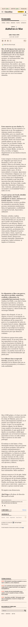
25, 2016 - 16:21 (14, 36)
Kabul (7, 517)
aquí (23, 527)
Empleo (8, 22)
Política (18, 22)
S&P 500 (13, 8)
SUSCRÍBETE (20, 11)
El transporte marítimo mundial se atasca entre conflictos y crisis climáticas (14, 582)
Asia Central (19, 517)
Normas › (25, 510)
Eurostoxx (8, 613)
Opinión (3, 517)
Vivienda (3, 22)
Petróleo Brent (24, 8)
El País (25, 15)
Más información (4, 524)
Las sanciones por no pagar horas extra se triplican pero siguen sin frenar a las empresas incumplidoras (13, 587)
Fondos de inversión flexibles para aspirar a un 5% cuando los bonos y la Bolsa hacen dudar (12, 593)
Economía (6, 19)
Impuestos (13, 22)
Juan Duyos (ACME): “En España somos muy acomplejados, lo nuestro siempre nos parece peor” (13, 599)
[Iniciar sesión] (25, 12)
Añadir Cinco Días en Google (9, 44)
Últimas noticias (6, 578)
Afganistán (12, 517)
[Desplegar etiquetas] (25, 517)
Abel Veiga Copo (14, 34)
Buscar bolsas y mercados (8, 606)
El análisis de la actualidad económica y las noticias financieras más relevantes (11, 502)
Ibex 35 (3, 8)
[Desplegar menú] (2, 11)
